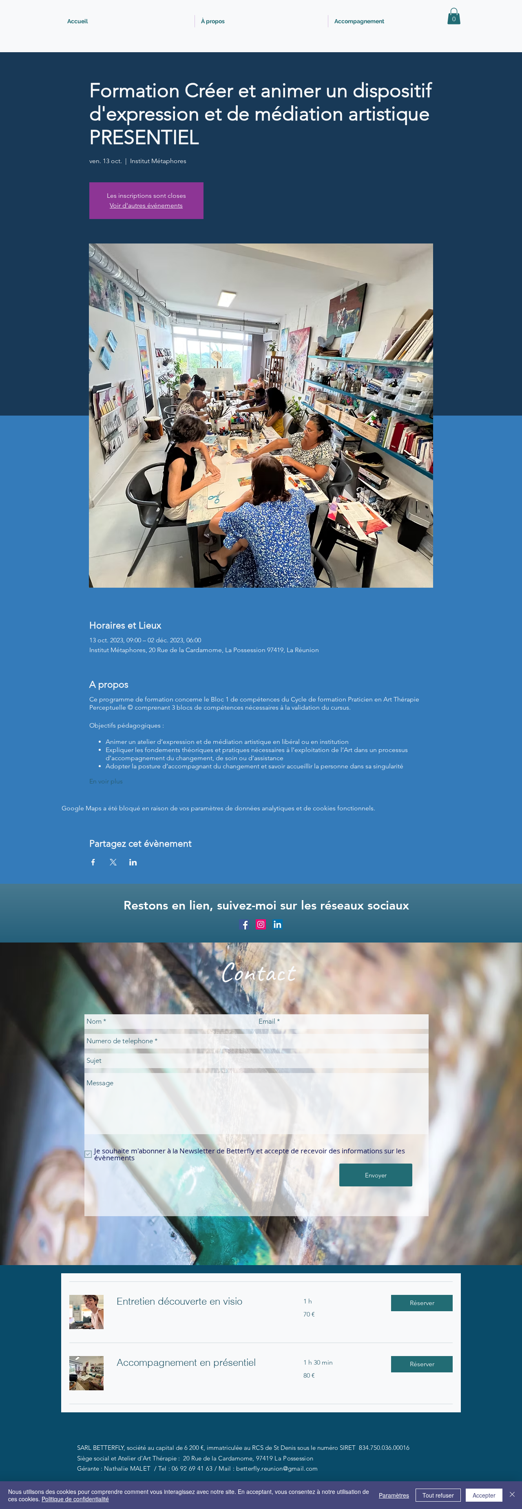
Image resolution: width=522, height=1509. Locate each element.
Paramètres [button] (394, 1495)
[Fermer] (512, 1495)
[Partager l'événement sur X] (113, 862)
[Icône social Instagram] (261, 924)
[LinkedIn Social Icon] (277, 924)
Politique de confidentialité (75, 1499)
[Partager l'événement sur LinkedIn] (133, 862)
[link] (200, 1301)
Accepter (484, 1495)
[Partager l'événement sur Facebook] (93, 862)
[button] (454, 16)
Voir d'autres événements (146, 205)
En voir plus (106, 781)
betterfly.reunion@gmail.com (277, 1468)
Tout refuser (438, 1495)
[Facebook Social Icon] (244, 924)
